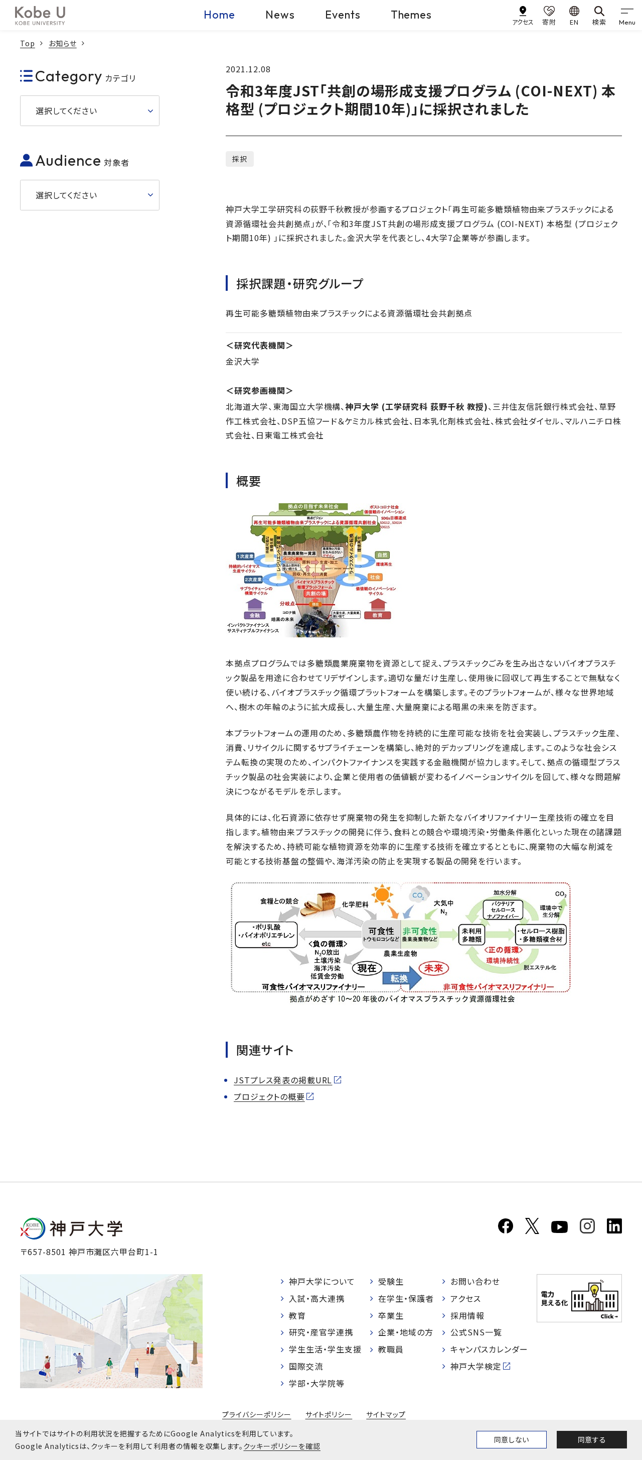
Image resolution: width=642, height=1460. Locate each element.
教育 (297, 1315)
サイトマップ (386, 1414)
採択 (239, 159)
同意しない (511, 1439)
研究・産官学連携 (321, 1332)
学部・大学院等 (317, 1383)
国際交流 (306, 1366)
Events (343, 15)
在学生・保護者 (406, 1298)
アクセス (465, 1298)
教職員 (391, 1349)
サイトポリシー (329, 1414)
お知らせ (63, 43)
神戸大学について (322, 1281)
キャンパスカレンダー (489, 1349)
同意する (592, 1439)
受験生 (391, 1281)
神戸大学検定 (476, 1366)
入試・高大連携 (317, 1298)
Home (219, 15)
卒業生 (391, 1315)
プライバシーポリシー (256, 1414)
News (280, 15)
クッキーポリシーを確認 (281, 1446)
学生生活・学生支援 (325, 1349)
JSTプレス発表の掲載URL (283, 1080)
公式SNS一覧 (476, 1332)
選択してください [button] (66, 110)
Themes (411, 15)
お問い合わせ (475, 1281)
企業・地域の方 (405, 1332)
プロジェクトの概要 (269, 1096)
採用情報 (467, 1315)
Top (27, 43)
